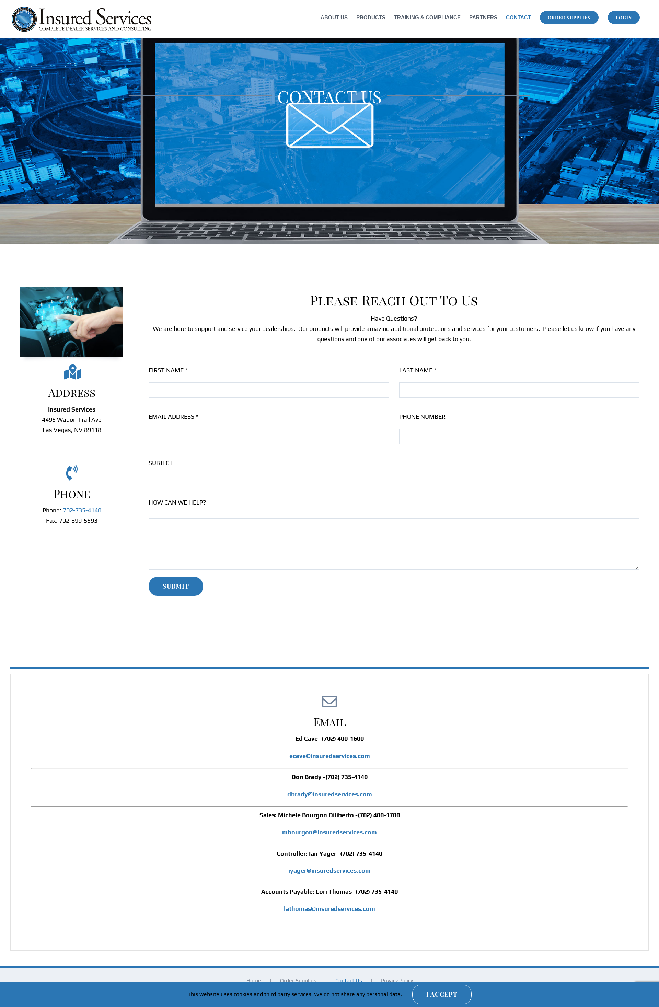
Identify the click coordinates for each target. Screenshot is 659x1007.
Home (253, 980)
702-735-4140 (82, 510)
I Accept (442, 994)
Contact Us (348, 980)
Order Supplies (298, 980)
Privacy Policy (397, 980)
